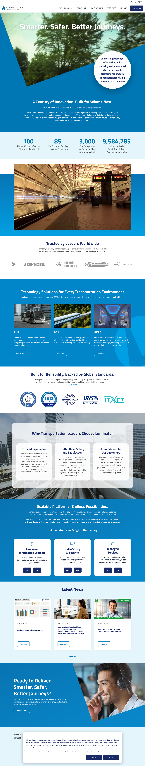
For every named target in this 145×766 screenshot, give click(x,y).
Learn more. (72, 384)
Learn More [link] (20, 353)
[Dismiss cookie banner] (118, 736)
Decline (111, 757)
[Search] (132, 2)
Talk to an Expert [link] (21, 710)
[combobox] (138, 2)
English (139, 2)
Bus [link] (27, 570)
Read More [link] (32, 624)
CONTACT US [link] (137, 8)
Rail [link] (37, 570)
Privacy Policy (56, 748)
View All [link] (72, 656)
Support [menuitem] (18, 734)
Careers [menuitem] (17, 738)
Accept (94, 757)
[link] (12, 7)
